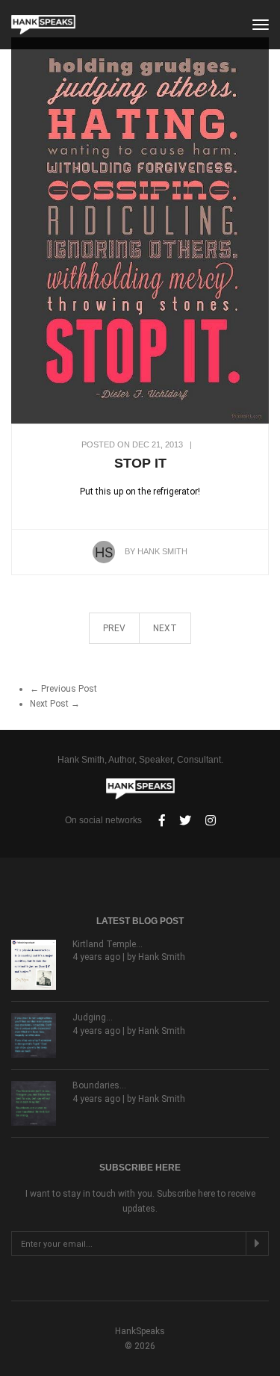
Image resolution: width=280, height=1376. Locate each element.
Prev (114, 628)
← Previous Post (63, 689)
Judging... (92, 1017)
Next (165, 628)
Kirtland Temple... (107, 944)
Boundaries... (99, 1085)
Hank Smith (162, 551)
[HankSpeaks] (43, 24)
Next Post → (55, 703)
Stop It (140, 463)
